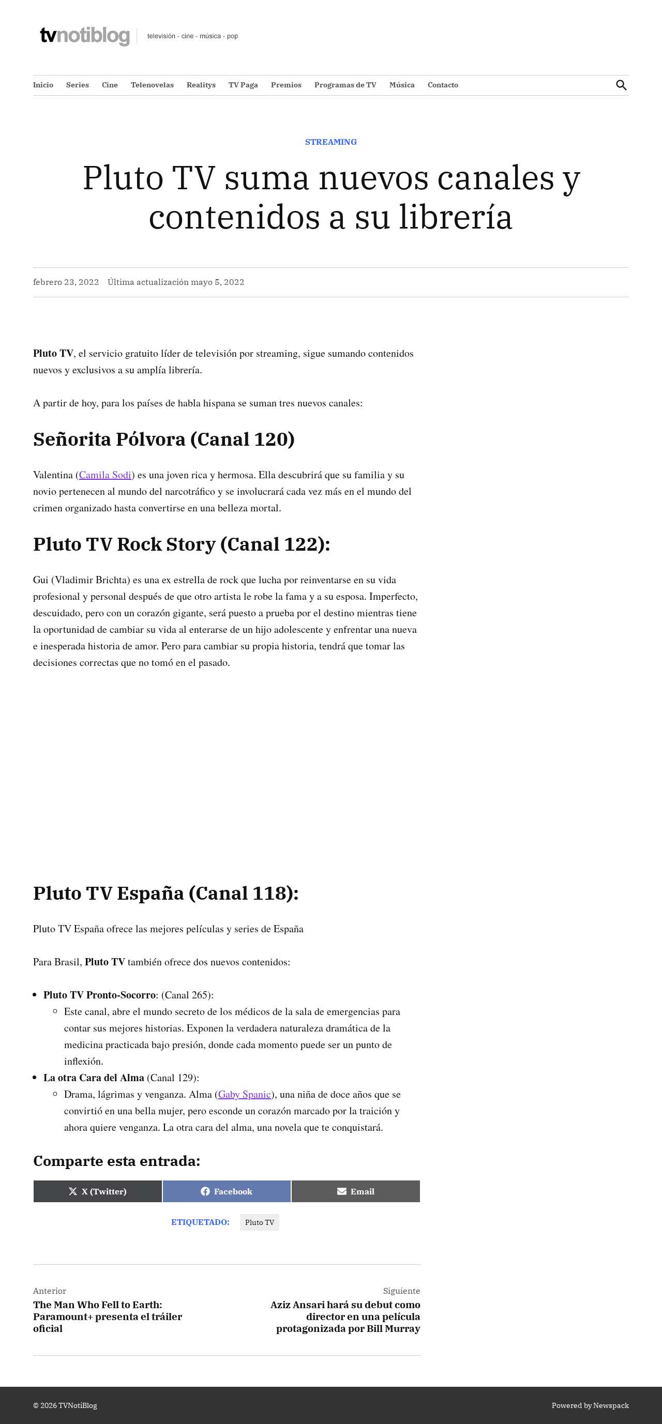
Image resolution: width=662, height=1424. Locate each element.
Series (77, 84)
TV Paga (243, 84)
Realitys (201, 84)
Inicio (43, 84)
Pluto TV (259, 1222)
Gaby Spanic (244, 1094)
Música (402, 84)
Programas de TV (345, 84)
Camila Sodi (105, 474)
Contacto (443, 84)
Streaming (331, 142)
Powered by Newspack (590, 1405)
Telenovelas (152, 84)
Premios (286, 84)
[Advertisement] (226, 759)
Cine (110, 84)
